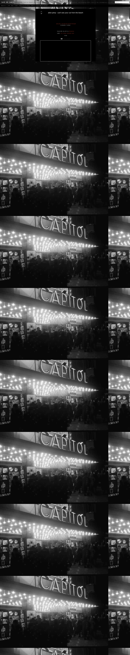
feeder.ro (33, 5)
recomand (69, 33)
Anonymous (71, 31)
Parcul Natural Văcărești (42, 5)
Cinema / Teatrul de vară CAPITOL (22, 5)
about (12, 5)
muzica (64, 33)
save (73, 33)
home (9, 5)
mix (61, 33)
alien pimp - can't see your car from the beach (65, 13)
